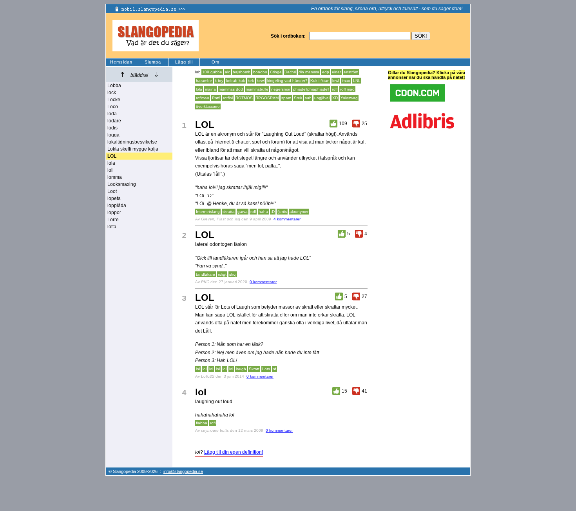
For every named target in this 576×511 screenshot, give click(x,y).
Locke (113, 99)
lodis (112, 128)
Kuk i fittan (320, 80)
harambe (204, 80)
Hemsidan (121, 62)
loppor (114, 212)
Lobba (114, 85)
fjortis (282, 211)
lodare (114, 121)
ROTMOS (244, 98)
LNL (356, 80)
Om (215, 62)
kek (251, 80)
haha (263, 211)
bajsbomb (241, 72)
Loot (112, 191)
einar (336, 72)
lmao (346, 80)
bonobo (260, 72)
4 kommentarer (287, 219)
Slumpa (153, 62)
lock (111, 92)
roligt (222, 274)
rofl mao (347, 89)
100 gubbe (212, 72)
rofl (334, 89)
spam (286, 98)
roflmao (202, 98)
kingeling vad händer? (287, 80)
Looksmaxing (121, 184)
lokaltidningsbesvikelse (132, 142)
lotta (111, 226)
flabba (201, 423)
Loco (112, 106)
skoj (232, 274)
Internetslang (208, 211)
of (274, 369)
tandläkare (205, 274)
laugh (241, 369)
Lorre (113, 219)
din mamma (309, 72)
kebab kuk (235, 80)
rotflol (228, 98)
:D (273, 211)
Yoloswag (349, 98)
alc (227, 72)
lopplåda (116, 205)
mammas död (231, 89)
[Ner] (156, 74)
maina (210, 89)
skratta (229, 211)
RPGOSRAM (267, 98)
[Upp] (122, 74)
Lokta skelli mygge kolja (132, 149)
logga (113, 135)
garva (242, 211)
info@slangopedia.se (183, 471)
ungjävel (322, 98)
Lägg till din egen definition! (233, 452)
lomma (114, 177)
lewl (335, 80)
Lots (266, 369)
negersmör (280, 89)
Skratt (254, 369)
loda (112, 113)
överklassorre (208, 106)
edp (325, 72)
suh (308, 98)
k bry (219, 80)
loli (110, 170)
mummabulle (257, 89)
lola (111, 163)
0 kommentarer (263, 282)
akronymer (299, 211)
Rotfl (216, 98)
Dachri (290, 72)
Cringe (276, 72)
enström (351, 72)
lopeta (114, 198)
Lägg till (184, 62)
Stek (298, 98)
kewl (260, 80)
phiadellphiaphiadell (311, 89)
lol (198, 369)
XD (335, 98)
